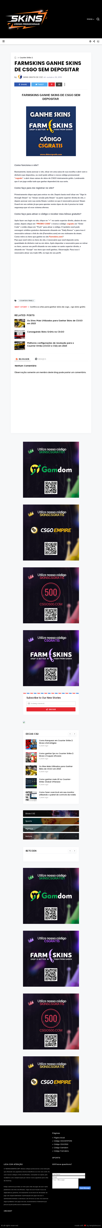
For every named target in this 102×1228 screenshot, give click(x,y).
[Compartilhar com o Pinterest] (51, 84)
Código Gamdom (61, 1148)
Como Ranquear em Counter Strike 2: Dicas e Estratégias (56, 741)
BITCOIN (31, 850)
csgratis (18, 178)
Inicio (90, 19)
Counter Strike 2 (26, 57)
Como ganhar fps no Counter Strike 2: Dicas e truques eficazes (56, 754)
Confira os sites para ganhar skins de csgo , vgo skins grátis (57, 307)
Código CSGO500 (61, 1144)
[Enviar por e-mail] (59, 84)
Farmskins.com (55, 237)
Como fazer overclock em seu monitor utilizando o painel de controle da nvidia (57, 793)
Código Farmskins (61, 1151)
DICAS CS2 (32, 733)
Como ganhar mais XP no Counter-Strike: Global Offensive (55, 780)
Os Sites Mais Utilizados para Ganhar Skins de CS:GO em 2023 (56, 767)
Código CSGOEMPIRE (63, 1141)
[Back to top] (95, 1222)
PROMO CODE (43, 224)
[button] (90, 19)
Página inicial (59, 1138)
